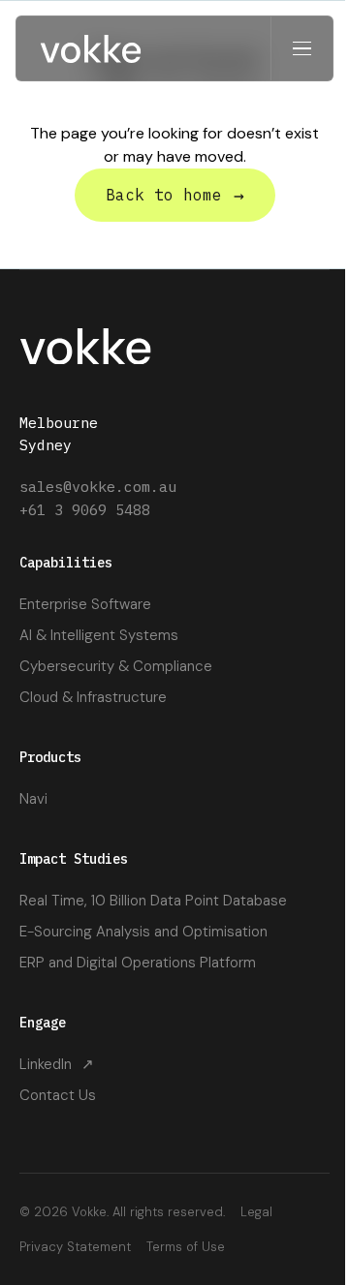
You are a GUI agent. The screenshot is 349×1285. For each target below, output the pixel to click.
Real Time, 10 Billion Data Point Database (153, 900)
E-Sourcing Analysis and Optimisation (143, 931)
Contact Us (57, 1095)
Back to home (175, 195)
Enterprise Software (85, 604)
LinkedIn (56, 1064)
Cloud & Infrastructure (93, 697)
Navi (33, 799)
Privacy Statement (75, 1247)
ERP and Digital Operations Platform (137, 962)
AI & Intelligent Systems (98, 635)
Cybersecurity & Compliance (115, 666)
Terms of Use (185, 1247)
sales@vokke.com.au (97, 486)
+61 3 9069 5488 (84, 510)
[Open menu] (301, 48)
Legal (256, 1212)
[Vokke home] (90, 48)
